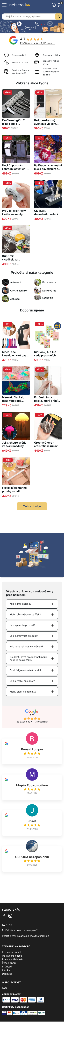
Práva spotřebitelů (12, 959)
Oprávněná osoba (12, 955)
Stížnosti (7, 966)
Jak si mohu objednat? (22, 680)
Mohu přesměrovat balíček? (25, 614)
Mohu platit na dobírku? (23, 691)
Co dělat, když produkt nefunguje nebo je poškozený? (28, 658)
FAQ (4, 988)
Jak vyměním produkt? (22, 625)
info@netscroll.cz (39, 935)
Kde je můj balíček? (20, 603)
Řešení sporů (9, 962)
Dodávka (7, 973)
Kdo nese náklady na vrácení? (26, 646)
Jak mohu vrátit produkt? (24, 635)
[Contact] (53, 4)
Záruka (6, 970)
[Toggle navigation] (4, 4)
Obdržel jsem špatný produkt (26, 670)
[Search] (58, 16)
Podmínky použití (11, 952)
